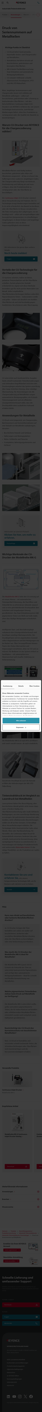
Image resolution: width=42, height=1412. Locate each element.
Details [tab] (21, 686)
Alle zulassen (21, 720)
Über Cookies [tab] (34, 686)
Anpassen (20, 727)
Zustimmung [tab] (7, 686)
